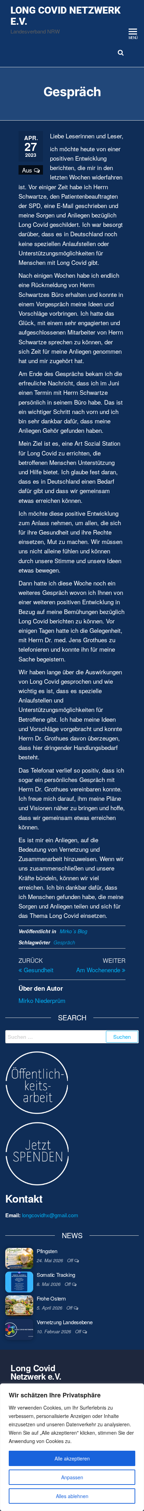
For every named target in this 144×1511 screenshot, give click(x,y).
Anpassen (72, 1477)
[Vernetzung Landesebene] (19, 1328)
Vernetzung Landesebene (64, 1322)
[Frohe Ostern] (19, 1305)
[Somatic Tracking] (19, 1281)
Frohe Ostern (51, 1298)
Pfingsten (47, 1251)
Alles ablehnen (72, 1496)
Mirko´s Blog (73, 931)
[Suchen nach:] (72, 1036)
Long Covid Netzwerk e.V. (65, 16)
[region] (72, 1447)
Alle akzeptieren (72, 1458)
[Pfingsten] (19, 1257)
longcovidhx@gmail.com (50, 1215)
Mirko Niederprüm (42, 1000)
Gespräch (64, 942)
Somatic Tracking (56, 1274)
